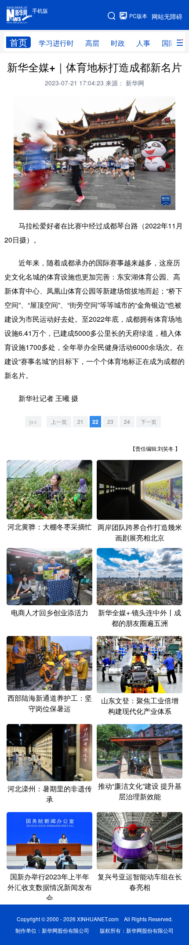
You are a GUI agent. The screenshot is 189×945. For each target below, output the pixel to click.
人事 (143, 43)
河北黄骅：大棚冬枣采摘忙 (49, 527)
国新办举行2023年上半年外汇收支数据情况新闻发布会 (49, 887)
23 (110, 421)
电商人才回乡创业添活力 (49, 612)
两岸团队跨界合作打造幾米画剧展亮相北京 (140, 532)
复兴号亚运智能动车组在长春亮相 (140, 881)
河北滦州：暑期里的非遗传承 (49, 793)
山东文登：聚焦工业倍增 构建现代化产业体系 (139, 705)
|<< (33, 421)
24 (127, 421)
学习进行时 (56, 43)
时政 (118, 43)
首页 (18, 42)
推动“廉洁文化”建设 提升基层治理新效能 (140, 791)
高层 (92, 43)
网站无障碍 (167, 16)
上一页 (59, 421)
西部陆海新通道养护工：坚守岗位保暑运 (49, 703)
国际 (169, 43)
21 (80, 421)
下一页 (148, 421)
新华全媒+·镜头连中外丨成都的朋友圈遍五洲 (139, 617)
